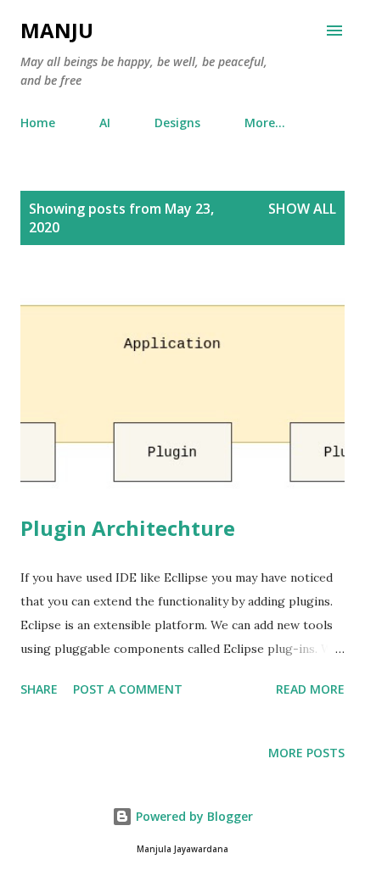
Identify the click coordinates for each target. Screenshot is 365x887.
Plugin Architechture (127, 528)
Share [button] (39, 689)
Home (37, 122)
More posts (306, 753)
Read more (310, 689)
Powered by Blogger (192, 816)
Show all (302, 208)
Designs (177, 122)
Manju (56, 30)
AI (104, 122)
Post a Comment (127, 689)
